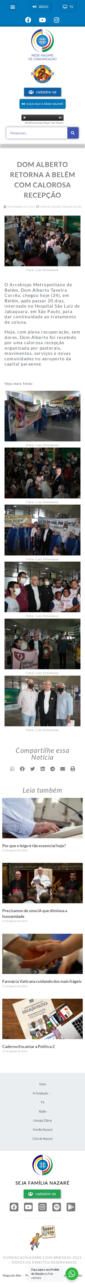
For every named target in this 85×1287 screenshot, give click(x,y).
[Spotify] (56, 1207)
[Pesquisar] (73, 133)
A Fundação (40, 1093)
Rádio (42, 1111)
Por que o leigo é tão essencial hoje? (34, 845)
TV (42, 1102)
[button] (13, 6)
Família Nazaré (50, 206)
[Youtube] (28, 1207)
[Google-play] (71, 1207)
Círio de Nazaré (42, 1138)
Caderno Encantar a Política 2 (28, 1046)
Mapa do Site (12, 1275)
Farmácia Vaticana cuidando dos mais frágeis (42, 981)
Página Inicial (72, 206)
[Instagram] (42, 1207)
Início (42, 1084)
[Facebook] (14, 1207)
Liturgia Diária (42, 1120)
